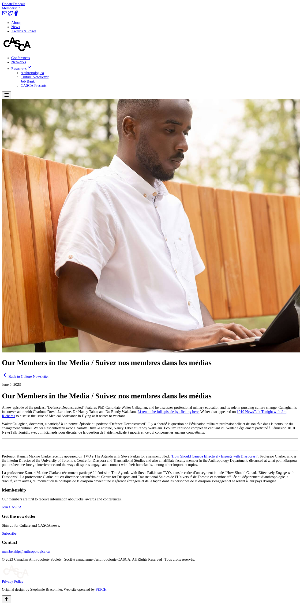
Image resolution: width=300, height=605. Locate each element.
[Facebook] (16, 15)
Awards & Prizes (23, 31)
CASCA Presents (33, 85)
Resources (18, 69)
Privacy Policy (12, 581)
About (16, 23)
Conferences (20, 58)
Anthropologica (32, 73)
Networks (18, 62)
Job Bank (28, 81)
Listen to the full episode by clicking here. (168, 412)
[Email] (5, 15)
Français (19, 4)
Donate (7, 4)
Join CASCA (12, 507)
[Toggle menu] (6, 95)
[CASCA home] (17, 50)
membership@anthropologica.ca (26, 551)
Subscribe (9, 533)
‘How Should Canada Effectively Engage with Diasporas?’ (214, 456)
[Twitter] (10, 15)
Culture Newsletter (35, 77)
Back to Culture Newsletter (28, 376)
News (15, 27)
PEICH (101, 589)
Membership (11, 8)
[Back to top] (6, 599)
